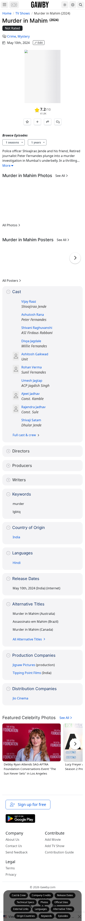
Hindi (17, 563)
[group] (12, 200)
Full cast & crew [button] (24, 435)
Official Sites (61, 902)
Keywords (46, 916)
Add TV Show (54, 846)
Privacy (11, 874)
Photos (44, 902)
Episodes (63, 916)
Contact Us (14, 846)
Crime (11, 36)
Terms (10, 868)
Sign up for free (31, 804)
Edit (40, 43)
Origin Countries (26, 916)
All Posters (10, 280)
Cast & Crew (19, 895)
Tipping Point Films (27, 673)
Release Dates (65, 895)
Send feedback (17, 852)
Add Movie (53, 839)
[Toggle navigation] (4, 5)
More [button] (6, 165)
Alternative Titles (62, 909)
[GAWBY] (40, 5)
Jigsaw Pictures (24, 665)
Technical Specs (25, 902)
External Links (20, 909)
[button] (14, 4)
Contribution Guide (59, 852)
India (16, 537)
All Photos (10, 225)
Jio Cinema (20, 698)
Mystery (24, 36)
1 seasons (12, 142)
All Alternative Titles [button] (28, 639)
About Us (12, 839)
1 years (36, 142)
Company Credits (41, 895)
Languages (41, 909)
